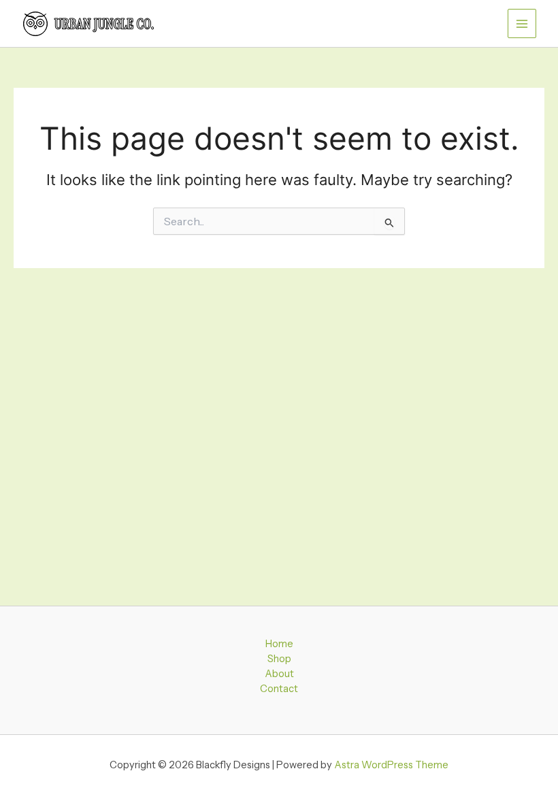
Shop (279, 659)
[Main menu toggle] (522, 23)
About (279, 674)
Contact (279, 689)
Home (279, 644)
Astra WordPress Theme (391, 765)
